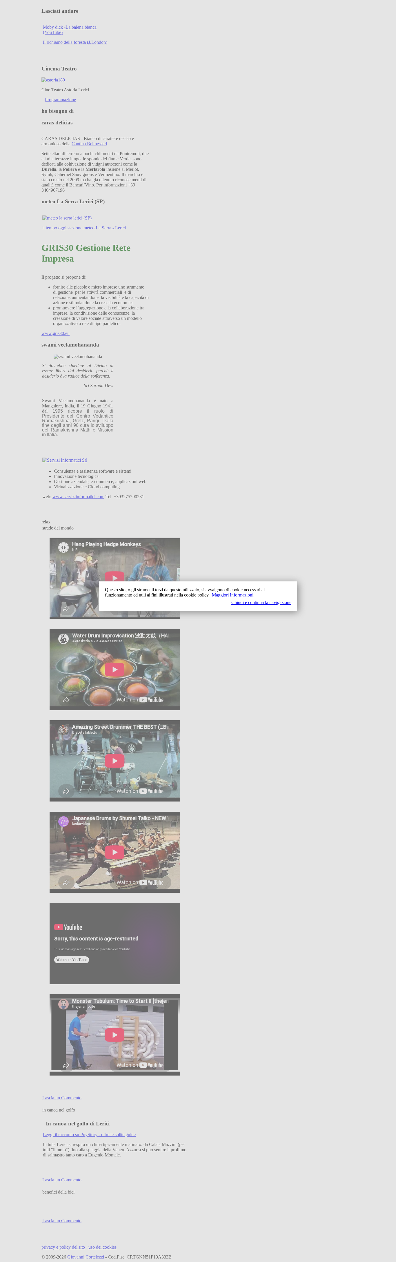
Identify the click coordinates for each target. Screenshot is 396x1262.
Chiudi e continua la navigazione (261, 602)
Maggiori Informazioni (232, 594)
